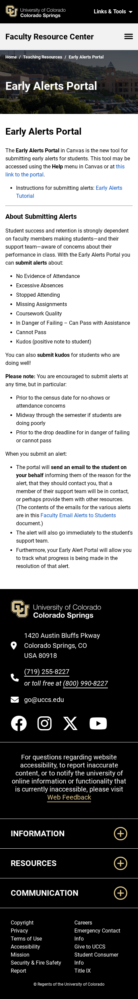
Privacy (19, 930)
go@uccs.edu (44, 700)
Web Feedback (69, 797)
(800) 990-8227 (85, 683)
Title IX (82, 971)
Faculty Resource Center (49, 36)
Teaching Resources (42, 56)
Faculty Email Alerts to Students (78, 515)
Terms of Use (26, 939)
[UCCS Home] (45, 11)
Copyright (22, 922)
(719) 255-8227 (46, 672)
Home (11, 56)
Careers (83, 922)
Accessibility (25, 947)
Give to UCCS (90, 947)
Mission (20, 955)
